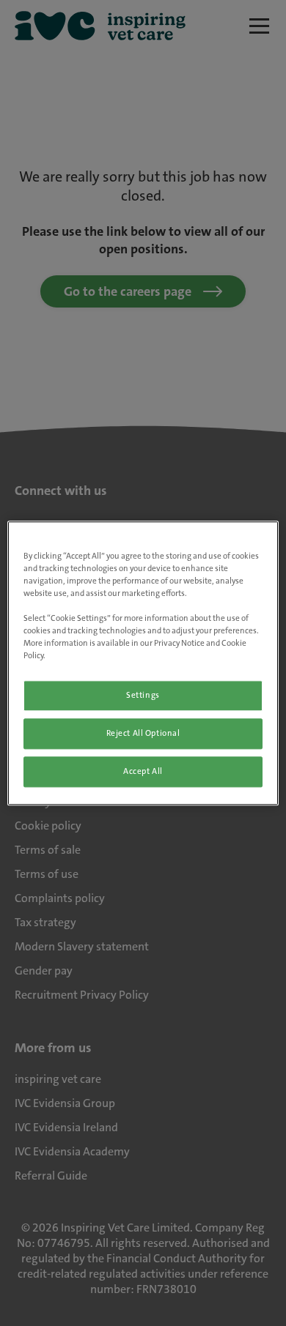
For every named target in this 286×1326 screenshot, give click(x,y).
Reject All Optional (143, 733)
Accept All (143, 771)
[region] (143, 663)
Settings (143, 695)
